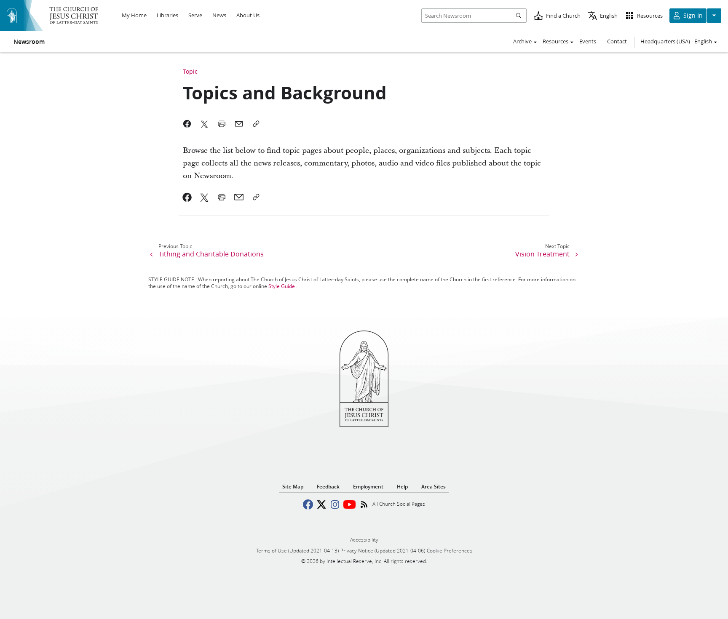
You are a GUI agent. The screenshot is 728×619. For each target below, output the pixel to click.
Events (587, 41)
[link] (187, 197)
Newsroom (29, 42)
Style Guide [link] (281, 286)
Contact (617, 41)
